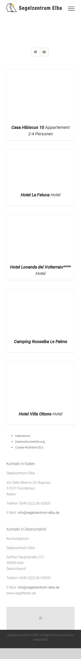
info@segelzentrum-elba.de (38, 513)
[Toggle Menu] (71, 9)
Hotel (40, 194)
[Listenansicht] (44, 52)
